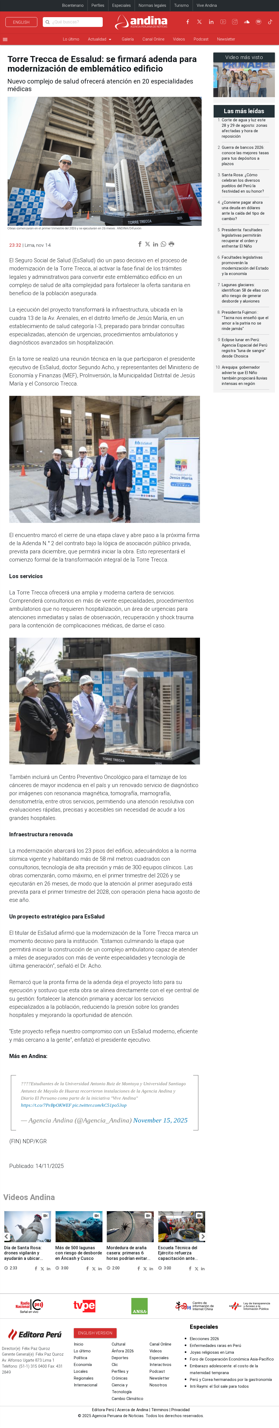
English (21, 22)
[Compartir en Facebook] (37, 1268)
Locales (81, 1371)
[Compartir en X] (43, 1268)
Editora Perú (103, 1410)
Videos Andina (29, 1197)
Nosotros (158, 1385)
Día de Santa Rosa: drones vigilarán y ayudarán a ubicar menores (23, 1255)
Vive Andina (207, 5)
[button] (6, 1237)
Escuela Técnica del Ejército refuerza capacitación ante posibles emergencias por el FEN (179, 1258)
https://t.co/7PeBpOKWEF (46, 1105)
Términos (159, 1410)
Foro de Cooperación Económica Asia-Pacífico (232, 1359)
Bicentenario (73, 5)
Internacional (85, 1385)
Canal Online (153, 39)
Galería (128, 39)
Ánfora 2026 (123, 1351)
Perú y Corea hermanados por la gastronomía (231, 1379)
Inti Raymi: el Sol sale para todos (219, 1386)
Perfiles (98, 5)
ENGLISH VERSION (95, 1333)
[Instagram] (234, 21)
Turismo (181, 5)
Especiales (121, 5)
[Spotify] (258, 21)
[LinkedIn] (211, 21)
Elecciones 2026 (204, 1339)
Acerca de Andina (132, 1410)
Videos (179, 39)
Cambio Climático (127, 1398)
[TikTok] (270, 21)
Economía (83, 1364)
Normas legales (152, 5)
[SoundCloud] (246, 21)
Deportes (120, 1358)
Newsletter (226, 39)
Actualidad (100, 39)
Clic (115, 1364)
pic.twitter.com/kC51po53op (99, 1105)
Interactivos (160, 1364)
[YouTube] (223, 21)
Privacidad (180, 1410)
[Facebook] (187, 21)
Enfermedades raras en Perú (215, 1345)
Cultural (118, 1344)
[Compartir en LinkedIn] (48, 1268)
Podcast (201, 39)
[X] (199, 21)
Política (80, 1358)
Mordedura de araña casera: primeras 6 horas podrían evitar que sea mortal (127, 1255)
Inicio (78, 1344)
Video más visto (244, 57)
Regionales (83, 1378)
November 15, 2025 (160, 1120)
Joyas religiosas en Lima (212, 1352)
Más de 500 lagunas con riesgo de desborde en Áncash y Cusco (78, 1253)
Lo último (71, 39)
